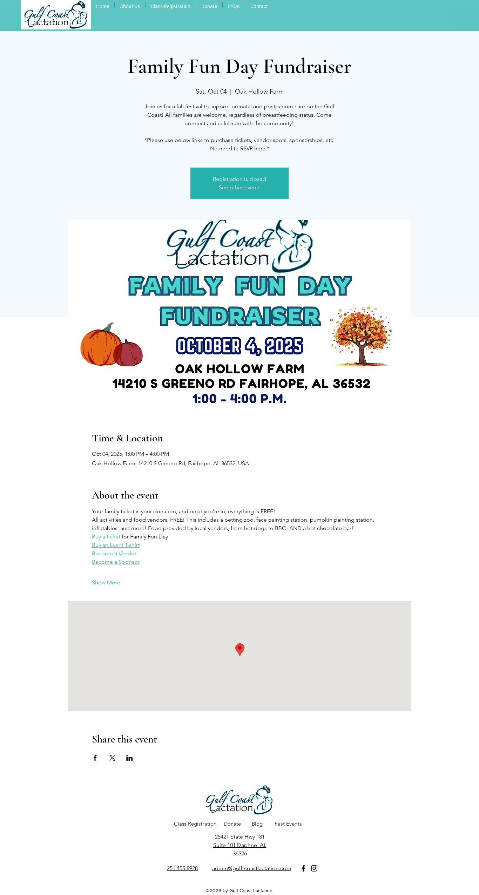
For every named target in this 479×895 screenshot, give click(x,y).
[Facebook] (303, 868)
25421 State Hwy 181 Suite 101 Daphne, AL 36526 (240, 845)
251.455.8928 (182, 868)
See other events (240, 187)
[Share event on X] (112, 758)
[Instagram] (314, 868)
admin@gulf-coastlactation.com (251, 868)
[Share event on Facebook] (95, 758)
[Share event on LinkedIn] (129, 758)
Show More (106, 582)
